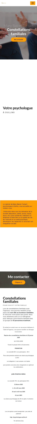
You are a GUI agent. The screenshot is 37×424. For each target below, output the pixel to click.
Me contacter (18, 39)
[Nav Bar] (32, 3)
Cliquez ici (18, 282)
